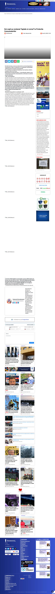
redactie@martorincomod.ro (9, 546)
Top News (23, 544)
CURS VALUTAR (43, 185)
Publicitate (8, 579)
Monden (23, 553)
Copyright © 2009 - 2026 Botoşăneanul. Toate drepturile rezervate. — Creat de (27, 592)
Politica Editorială (25, 556)
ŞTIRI (6, 8)
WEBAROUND (44, 592)
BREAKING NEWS (42, 8)
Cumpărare (44, 188)
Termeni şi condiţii (9, 586)
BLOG (20, 8)
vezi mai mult (40, 154)
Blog (22, 551)
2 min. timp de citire (27, 33)
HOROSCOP (43, 175)
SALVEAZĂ (31, 342)
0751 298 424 (7, 544)
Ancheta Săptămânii (25, 541)
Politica (7, 445)
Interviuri (23, 550)
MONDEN (17, 8)
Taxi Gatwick (29, 576)
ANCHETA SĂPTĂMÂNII (30, 8)
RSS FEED (8, 588)
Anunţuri (7, 582)
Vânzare (48, 188)
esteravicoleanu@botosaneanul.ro (18, 300)
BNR (41, 188)
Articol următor (30, 324)
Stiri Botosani (9, 13)
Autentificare (47, 1)
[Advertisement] (27, 22)
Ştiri (22, 547)
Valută (37, 188)
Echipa (22, 557)
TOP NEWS (24, 8)
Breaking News (24, 545)
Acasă (5, 13)
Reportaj (23, 548)
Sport (22, 394)
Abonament (8, 589)
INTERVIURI (9, 8)
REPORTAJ (13, 8)
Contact (7, 580)
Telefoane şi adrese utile (11, 583)
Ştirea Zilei (23, 542)
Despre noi (8, 577)
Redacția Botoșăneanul (18, 299)
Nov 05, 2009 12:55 (46, 33)
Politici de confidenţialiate (11, 585)
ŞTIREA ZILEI (37, 8)
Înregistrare (52, 1)
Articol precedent (9, 324)
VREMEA (43, 192)
